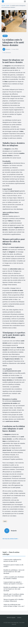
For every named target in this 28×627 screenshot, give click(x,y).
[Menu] (24, 1)
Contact (19, 617)
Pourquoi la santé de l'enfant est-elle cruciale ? (13, 565)
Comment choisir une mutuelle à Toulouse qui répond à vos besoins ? (13, 582)
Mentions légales (11, 617)
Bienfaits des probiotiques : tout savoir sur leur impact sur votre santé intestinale (14, 571)
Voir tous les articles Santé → (10, 538)
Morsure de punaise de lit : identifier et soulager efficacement (14, 600)
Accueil (3, 5)
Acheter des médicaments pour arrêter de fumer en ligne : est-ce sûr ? (14, 605)
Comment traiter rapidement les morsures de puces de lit (12, 560)
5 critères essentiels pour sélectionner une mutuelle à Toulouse (14, 577)
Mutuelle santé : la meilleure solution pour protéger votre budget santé (14, 595)
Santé (7, 5)
